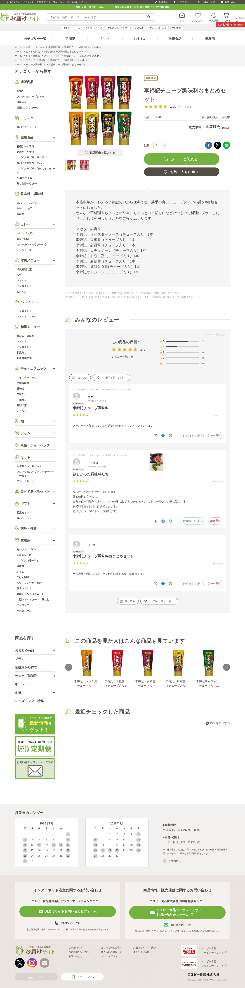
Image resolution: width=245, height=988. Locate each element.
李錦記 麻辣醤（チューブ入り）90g (177, 684)
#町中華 (176, 27)
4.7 (142, 349)
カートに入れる (184, 159)
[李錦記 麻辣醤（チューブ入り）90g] (178, 663)
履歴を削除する (220, 723)
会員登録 (163, 2)
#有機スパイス (94, 27)
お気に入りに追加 (184, 172)
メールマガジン (109, 956)
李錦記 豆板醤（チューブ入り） (116, 683)
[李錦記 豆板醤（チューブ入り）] (117, 663)
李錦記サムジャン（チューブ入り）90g (207, 684)
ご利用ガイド (208, 2)
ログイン (182, 20)
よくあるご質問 (141, 952)
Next (226, 667)
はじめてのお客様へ (111, 947)
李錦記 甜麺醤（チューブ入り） (146, 683)
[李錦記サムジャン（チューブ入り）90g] (208, 663)
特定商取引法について (80, 952)
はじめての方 (184, 2)
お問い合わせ (232, 2)
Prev (68, 667)
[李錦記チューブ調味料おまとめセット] (71, 165)
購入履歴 (213, 20)
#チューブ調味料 (134, 27)
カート (227, 20)
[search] (148, 17)
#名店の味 (114, 27)
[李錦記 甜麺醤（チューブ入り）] (147, 663)
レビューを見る (183, 106)
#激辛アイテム (72, 27)
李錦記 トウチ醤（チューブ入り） (85, 683)
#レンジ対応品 (158, 27)
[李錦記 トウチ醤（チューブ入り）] (86, 663)
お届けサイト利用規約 (145, 947)
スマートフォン (86, 976)
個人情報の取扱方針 (111, 952)
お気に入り (198, 20)
